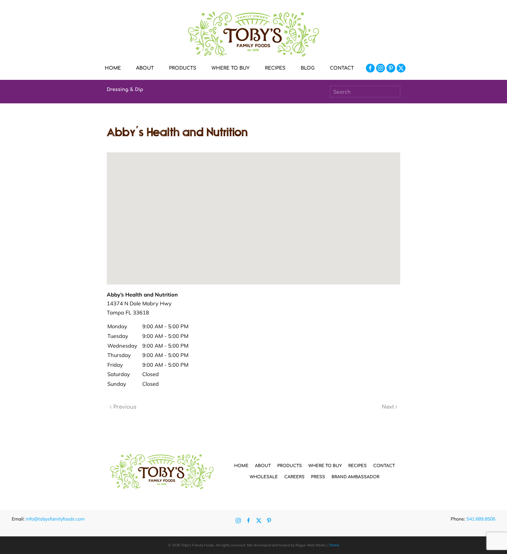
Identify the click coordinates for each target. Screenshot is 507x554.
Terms (334, 545)
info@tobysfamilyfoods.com (55, 519)
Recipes (275, 68)
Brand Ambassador (355, 477)
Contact (342, 68)
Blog (308, 68)
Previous (124, 407)
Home (113, 68)
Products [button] (182, 68)
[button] (253, 213)
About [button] (145, 68)
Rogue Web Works (310, 545)
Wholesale (264, 477)
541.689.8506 (481, 519)
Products (289, 466)
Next (388, 407)
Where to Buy (231, 68)
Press (318, 477)
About (263, 466)
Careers (294, 477)
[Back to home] (253, 34)
